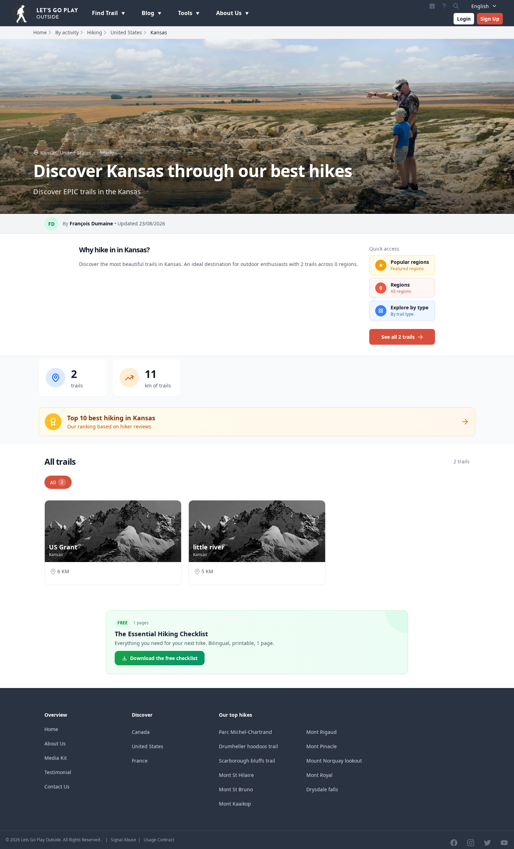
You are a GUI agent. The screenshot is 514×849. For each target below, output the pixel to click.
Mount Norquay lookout (334, 760)
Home (40, 32)
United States (126, 32)
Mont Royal (319, 775)
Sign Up (489, 18)
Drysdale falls (322, 789)
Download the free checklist (164, 658)
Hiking (94, 32)
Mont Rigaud (321, 732)
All (56, 482)
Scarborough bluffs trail (247, 760)
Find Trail (105, 13)
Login (464, 18)
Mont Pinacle (321, 746)
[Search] (456, 6)
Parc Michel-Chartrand (245, 732)
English (480, 6)
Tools (186, 13)
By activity (67, 32)
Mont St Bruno (236, 789)
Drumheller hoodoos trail (248, 746)
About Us (229, 13)
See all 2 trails (398, 337)
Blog (149, 13)
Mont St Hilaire (236, 775)
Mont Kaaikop (235, 803)
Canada (141, 732)
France (140, 760)
